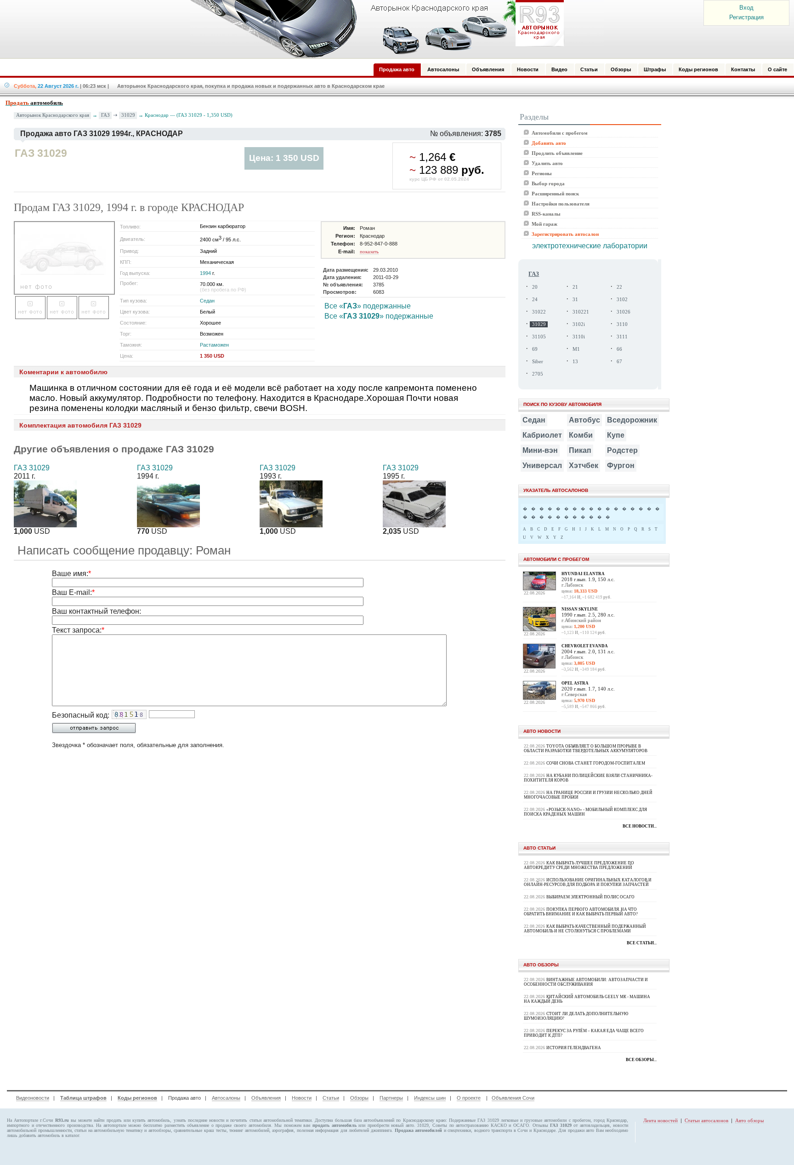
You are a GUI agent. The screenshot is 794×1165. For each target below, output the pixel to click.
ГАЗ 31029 (32, 468)
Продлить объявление (557, 153)
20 (535, 287)
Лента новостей (660, 1120)
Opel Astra (575, 683)
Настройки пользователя (561, 203)
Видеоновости (32, 1098)
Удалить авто (547, 163)
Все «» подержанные (367, 306)
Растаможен (214, 345)
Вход (746, 7)
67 (619, 361)
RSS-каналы (546, 214)
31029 (128, 115)
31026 (623, 311)
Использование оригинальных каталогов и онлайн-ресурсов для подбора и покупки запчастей (588, 882)
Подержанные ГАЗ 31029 (474, 1120)
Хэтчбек (583, 465)
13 (575, 361)
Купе (615, 435)
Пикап (580, 450)
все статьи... (642, 943)
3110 (622, 324)
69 (535, 349)
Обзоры (359, 1098)
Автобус (584, 420)
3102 (622, 299)
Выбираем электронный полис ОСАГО (590, 897)
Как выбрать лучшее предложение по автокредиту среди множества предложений (579, 865)
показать (369, 251)
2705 (537, 374)
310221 (581, 311)
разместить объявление (187, 1125)
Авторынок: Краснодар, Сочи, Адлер (374, 29)
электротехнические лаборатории (589, 246)
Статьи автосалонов (706, 1120)
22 (619, 287)
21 (575, 287)
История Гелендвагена (573, 1047)
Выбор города (548, 183)
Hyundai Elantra (583, 573)
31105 (539, 336)
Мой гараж (544, 224)
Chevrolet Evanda (584, 646)
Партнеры (391, 1098)
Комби (581, 435)
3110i (579, 336)
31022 (539, 311)
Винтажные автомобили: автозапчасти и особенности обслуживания (586, 982)
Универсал (542, 465)
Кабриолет (542, 435)
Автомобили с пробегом (560, 133)
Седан (207, 300)
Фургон (621, 465)
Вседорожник (632, 420)
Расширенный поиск (555, 193)
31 (575, 299)
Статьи (331, 1098)
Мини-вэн (540, 450)
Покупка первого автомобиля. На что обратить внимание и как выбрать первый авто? (581, 911)
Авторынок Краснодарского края (52, 115)
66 (619, 349)
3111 (622, 336)
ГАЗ (105, 115)
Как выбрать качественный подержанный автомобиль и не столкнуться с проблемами (585, 928)
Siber (537, 361)
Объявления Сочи (513, 1098)
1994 (205, 273)
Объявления (266, 1098)
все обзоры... (641, 1059)
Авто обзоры (749, 1120)
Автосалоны (226, 1098)
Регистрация (746, 17)
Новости (302, 1098)
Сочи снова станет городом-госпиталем (595, 763)
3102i (579, 324)
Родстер (622, 450)
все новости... (640, 826)
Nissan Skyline (579, 609)
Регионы (542, 173)
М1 (576, 349)
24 (535, 299)
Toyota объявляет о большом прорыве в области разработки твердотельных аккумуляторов (585, 748)
